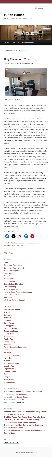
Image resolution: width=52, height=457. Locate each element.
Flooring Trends (10, 278)
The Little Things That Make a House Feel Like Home (24, 417)
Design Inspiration (11, 331)
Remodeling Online (11, 295)
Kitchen (7, 360)
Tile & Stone (9, 379)
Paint (6, 374)
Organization (9, 368)
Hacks (6, 350)
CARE (6, 262)
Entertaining (9, 336)
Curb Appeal (9, 325)
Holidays (7, 352)
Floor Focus (8, 276)
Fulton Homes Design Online (15, 347)
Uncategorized (9, 382)
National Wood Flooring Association (18, 292)
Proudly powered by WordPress (26, 452)
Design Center (21, 394)
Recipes (7, 377)
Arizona (7, 312)
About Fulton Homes (12, 309)
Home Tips (8, 358)
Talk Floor (8, 297)
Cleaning (7, 320)
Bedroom (7, 317)
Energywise (8, 391)
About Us (15, 43)
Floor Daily (8, 273)
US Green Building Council (14, 300)
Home (7, 43)
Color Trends (9, 323)
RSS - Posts (8, 253)
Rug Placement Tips (17, 59)
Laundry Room (10, 366)
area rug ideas (28, 243)
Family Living (9, 341)
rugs (21, 245)
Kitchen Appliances (11, 363)
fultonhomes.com (28, 43)
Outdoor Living (10, 371)
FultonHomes (28, 63)
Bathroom (8, 315)
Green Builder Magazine (13, 284)
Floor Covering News (12, 270)
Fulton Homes (14, 14)
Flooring (14, 243)
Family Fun (8, 339)
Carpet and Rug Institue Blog (15, 268)
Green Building (10, 286)
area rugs (15, 245)
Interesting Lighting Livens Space (29, 391)
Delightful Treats (10, 328)
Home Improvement (11, 355)
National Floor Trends (12, 289)
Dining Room (9, 333)
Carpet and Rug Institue (13, 265)
